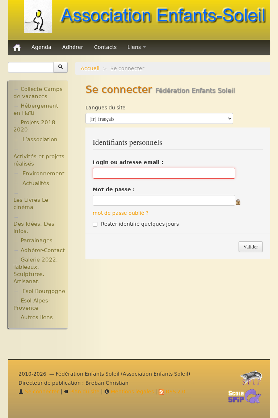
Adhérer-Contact (43, 250)
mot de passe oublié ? (120, 213)
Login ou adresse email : (128, 162)
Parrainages (36, 240)
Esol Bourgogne (43, 291)
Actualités (35, 183)
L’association (40, 139)
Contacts (105, 47)
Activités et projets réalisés (38, 160)
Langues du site (105, 107)
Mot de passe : (114, 189)
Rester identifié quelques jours (140, 224)
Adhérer (72, 47)
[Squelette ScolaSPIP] (247, 398)
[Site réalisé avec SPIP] (253, 379)
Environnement (43, 173)
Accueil (90, 68)
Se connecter (41, 391)
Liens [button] (134, 47)
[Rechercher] (60, 67)
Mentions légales (131, 391)
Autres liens (37, 317)
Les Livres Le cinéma (30, 203)
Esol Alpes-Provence (31, 304)
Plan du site (84, 391)
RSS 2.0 (174, 391)
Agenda (41, 47)
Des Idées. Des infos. (33, 227)
